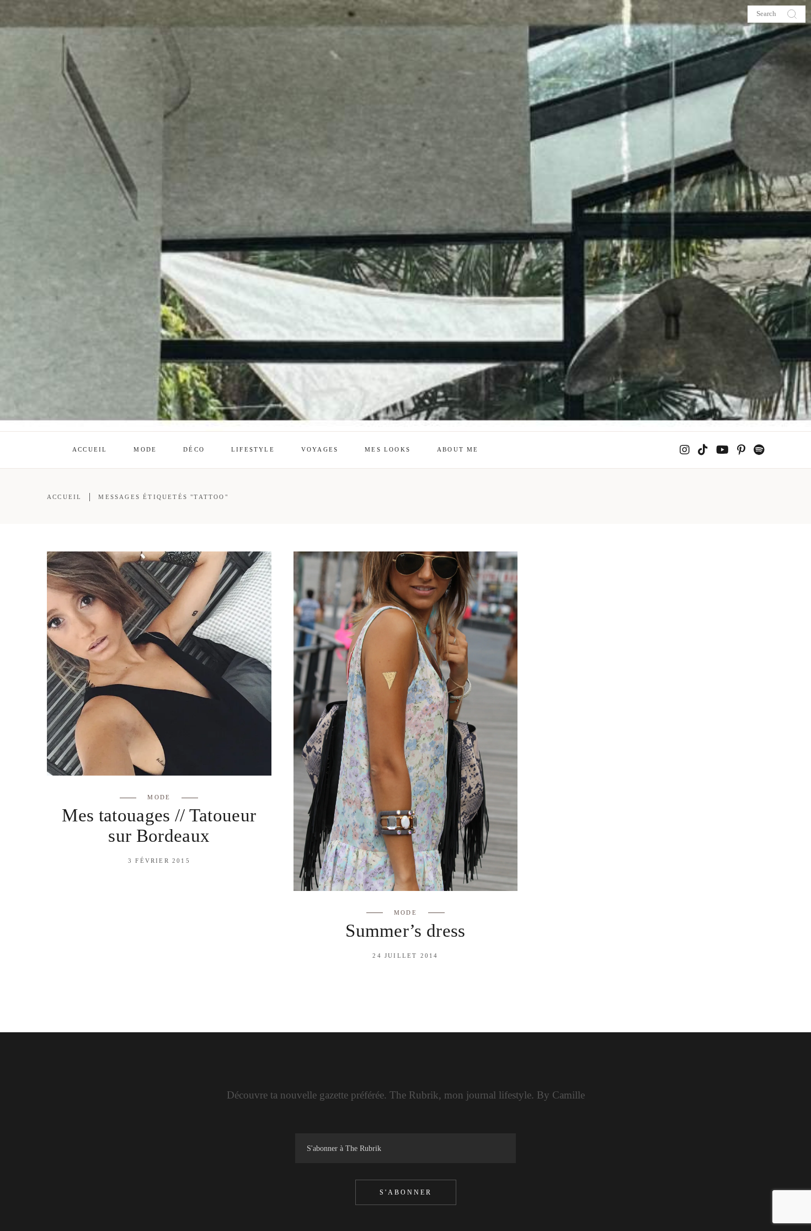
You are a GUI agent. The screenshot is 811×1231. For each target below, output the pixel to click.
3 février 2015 (159, 860)
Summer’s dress (405, 931)
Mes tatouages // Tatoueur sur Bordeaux (159, 825)
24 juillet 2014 (405, 955)
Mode (158, 797)
